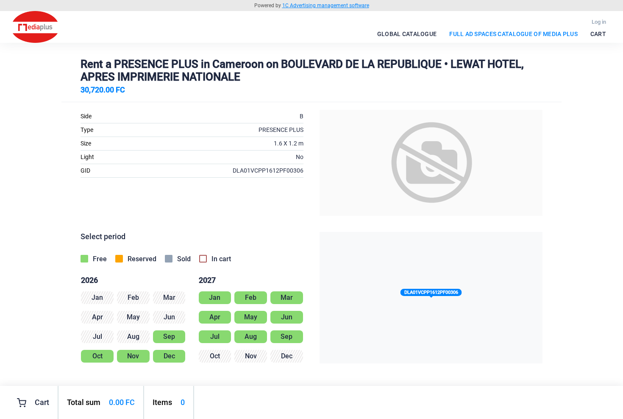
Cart (598, 34)
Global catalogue (407, 34)
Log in (599, 22)
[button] (431, 294)
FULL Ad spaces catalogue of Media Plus (513, 34)
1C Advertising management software (325, 5)
